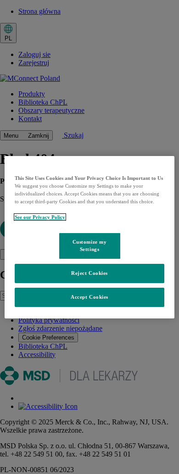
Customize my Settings (90, 245)
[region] (90, 237)
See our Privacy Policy (40, 217)
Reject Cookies (89, 273)
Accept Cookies (89, 297)
